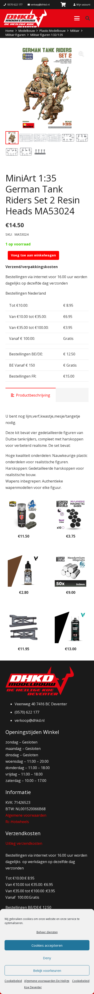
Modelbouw (26, 31)
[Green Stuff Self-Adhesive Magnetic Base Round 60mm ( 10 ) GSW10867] (70, 514)
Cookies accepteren (47, 945)
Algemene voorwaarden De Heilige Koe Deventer (46, 984)
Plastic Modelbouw (52, 31)
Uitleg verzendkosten (23, 843)
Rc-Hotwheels (17, 821)
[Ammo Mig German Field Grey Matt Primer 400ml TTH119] (23, 514)
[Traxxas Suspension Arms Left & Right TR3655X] (23, 627)
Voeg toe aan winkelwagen (33, 255)
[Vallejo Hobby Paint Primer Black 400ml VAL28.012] (70, 627)
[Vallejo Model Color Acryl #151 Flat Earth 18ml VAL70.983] (23, 571)
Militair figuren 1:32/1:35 (46, 35)
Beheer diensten (47, 932)
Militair (74, 31)
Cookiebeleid (13, 981)
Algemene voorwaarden (25, 815)
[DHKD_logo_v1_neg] (25, 18)
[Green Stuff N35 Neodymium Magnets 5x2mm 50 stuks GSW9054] (70, 571)
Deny (47, 958)
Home (9, 31)
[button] (77, 18)
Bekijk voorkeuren (47, 970)
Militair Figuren (15, 35)
